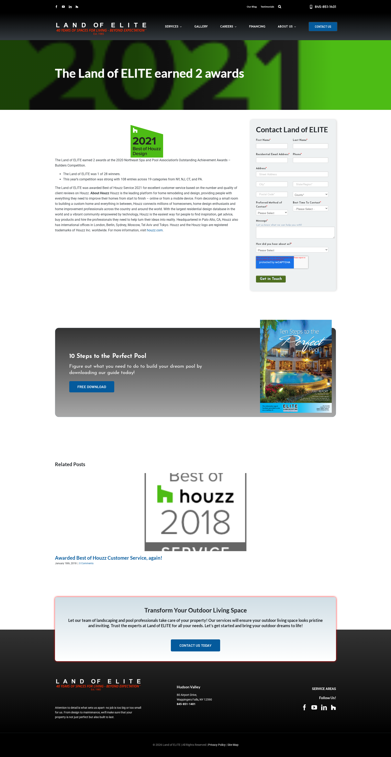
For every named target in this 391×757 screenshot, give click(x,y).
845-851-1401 (186, 704)
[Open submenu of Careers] (234, 27)
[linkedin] (70, 6)
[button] (279, 7)
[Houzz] (77, 6)
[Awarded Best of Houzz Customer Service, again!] (195, 475)
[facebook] (56, 6)
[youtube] (63, 6)
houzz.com (154, 230)
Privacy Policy (217, 744)
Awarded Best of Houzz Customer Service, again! (108, 558)
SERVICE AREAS (324, 689)
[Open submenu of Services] (180, 27)
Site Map (232, 744)
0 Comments (86, 563)
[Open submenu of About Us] (294, 27)
